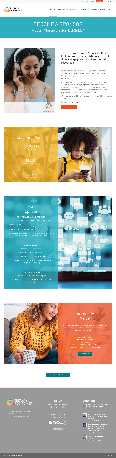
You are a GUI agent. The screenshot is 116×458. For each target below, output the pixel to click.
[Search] (110, 10)
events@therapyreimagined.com (58, 407)
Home (83, 1)
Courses (99, 1)
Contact (92, 1)
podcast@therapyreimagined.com (58, 404)
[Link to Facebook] (105, 1)
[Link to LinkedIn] (110, 1)
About (87, 1)
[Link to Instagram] (108, 1)
